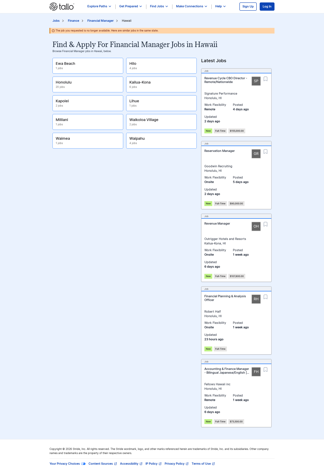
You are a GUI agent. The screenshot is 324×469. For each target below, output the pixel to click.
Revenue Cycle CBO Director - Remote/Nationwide (225, 80)
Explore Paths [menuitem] (97, 6)
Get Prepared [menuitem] (128, 6)
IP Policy (152, 463)
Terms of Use (201, 463)
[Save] (265, 77)
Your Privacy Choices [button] (65, 463)
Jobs (56, 20)
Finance (73, 20)
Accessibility (129, 463)
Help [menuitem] (218, 6)
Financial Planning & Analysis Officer (225, 298)
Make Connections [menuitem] (189, 6)
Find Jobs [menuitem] (157, 6)
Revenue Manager (217, 223)
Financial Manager (100, 20)
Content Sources (100, 463)
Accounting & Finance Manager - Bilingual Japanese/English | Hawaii (226, 372)
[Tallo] (62, 6)
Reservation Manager (219, 150)
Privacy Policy (174, 463)
